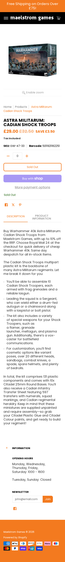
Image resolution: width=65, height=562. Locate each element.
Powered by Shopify (15, 537)
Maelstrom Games (14, 532)
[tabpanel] (32, 327)
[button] (59, 18)
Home (7, 107)
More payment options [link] (32, 187)
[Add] (27, 156)
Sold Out (32, 167)
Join (48, 499)
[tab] (15, 217)
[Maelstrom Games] (32, 18)
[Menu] (5, 18)
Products (21, 107)
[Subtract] (8, 156)
